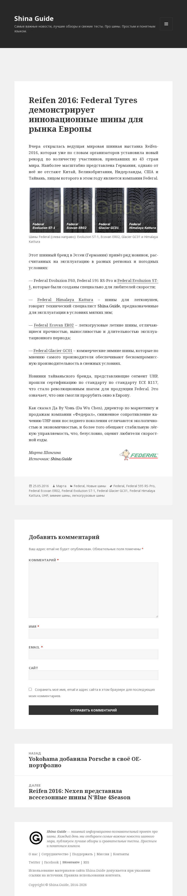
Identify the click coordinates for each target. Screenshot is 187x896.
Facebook (51, 862)
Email (36, 647)
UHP (45, 495)
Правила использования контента (92, 875)
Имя (34, 626)
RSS (86, 862)
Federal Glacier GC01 (53, 350)
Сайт (33, 668)
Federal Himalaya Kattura (65, 299)
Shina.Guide (109, 306)
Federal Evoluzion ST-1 (78, 490)
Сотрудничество (55, 854)
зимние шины (60, 495)
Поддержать (82, 854)
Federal (79, 486)
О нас (33, 854)
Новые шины (96, 486)
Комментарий (44, 560)
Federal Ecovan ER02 (54, 325)
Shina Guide (34, 18)
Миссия (103, 854)
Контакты (121, 854)
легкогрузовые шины (88, 495)
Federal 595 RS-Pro (140, 486)
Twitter (34, 862)
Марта (61, 486)
